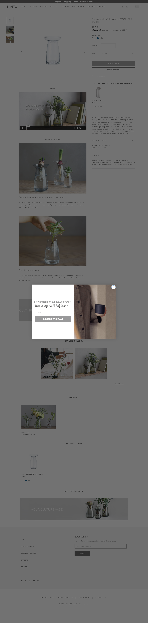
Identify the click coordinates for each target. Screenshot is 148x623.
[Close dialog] (113, 287)
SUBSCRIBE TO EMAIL (53, 319)
